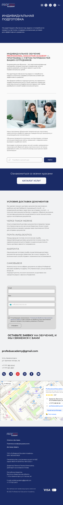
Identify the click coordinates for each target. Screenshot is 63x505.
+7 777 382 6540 (8, 365)
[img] (50, 5)
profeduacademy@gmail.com (20, 351)
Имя (9, 295)
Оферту (18, 319)
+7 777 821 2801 (8, 368)
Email (10, 288)
